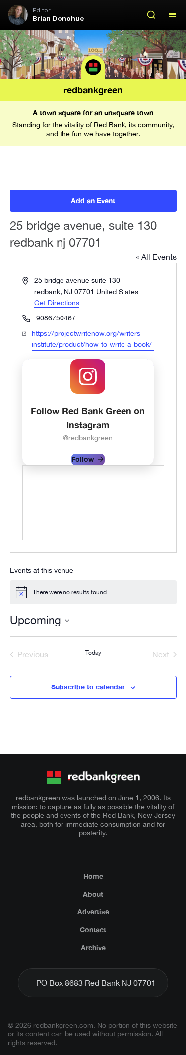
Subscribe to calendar (87, 687)
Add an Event (93, 200)
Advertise (93, 911)
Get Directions (56, 303)
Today (93, 652)
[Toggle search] (151, 14)
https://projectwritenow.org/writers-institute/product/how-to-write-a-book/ (92, 339)
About (93, 894)
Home (93, 876)
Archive (93, 947)
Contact (93, 929)
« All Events (156, 256)
